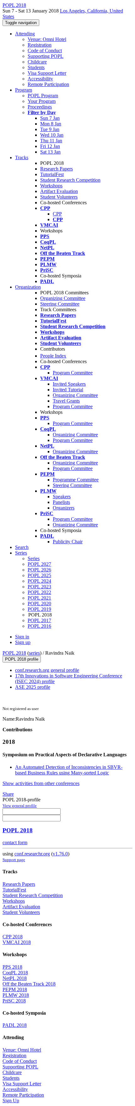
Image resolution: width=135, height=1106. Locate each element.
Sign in (22, 636)
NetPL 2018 (15, 978)
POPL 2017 (39, 620)
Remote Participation (48, 84)
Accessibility (40, 78)
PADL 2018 (15, 1025)
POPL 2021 (39, 598)
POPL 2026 (39, 569)
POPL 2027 (39, 564)
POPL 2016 (39, 626)
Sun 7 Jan (50, 118)
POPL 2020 (39, 603)
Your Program (42, 101)
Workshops (51, 185)
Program (23, 90)
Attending (25, 33)
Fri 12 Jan (50, 146)
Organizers (63, 507)
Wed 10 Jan (51, 135)
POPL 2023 (39, 586)
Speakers (62, 496)
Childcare (37, 61)
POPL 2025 (39, 575)
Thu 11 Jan (51, 140)
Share (8, 794)
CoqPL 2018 (15, 972)
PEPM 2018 (15, 989)
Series (34, 558)
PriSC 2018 (14, 1000)
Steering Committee (59, 304)
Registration (39, 45)
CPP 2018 (13, 936)
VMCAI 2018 (17, 942)
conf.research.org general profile (47, 670)
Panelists (61, 502)
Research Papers (56, 168)
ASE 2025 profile (32, 687)
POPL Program (43, 95)
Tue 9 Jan (49, 129)
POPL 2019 (39, 609)
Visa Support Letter (47, 73)
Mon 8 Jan (50, 123)
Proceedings (40, 106)
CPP (57, 213)
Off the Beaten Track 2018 (29, 984)
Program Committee (73, 372)
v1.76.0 (60, 853)
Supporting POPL (45, 56)
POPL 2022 (39, 592)
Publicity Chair (68, 541)
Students (36, 67)
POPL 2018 (14, 653)
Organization (28, 287)
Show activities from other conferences (41, 783)
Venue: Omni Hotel (47, 39)
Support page (14, 859)
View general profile (20, 805)
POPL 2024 (39, 581)
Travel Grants (66, 400)
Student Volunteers (59, 197)
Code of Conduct (45, 50)
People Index (53, 355)
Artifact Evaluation (59, 191)
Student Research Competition (70, 180)
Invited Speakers (69, 384)
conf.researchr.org (32, 853)
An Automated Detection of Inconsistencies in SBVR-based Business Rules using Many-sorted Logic (68, 769)
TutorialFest (52, 174)
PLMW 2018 (16, 995)
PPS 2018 (12, 967)
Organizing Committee (62, 298)
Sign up (22, 642)
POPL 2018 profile (21, 659)
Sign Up (11, 1100)
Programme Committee (76, 479)
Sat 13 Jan (50, 152)
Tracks (21, 157)
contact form (15, 842)
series (34, 653)
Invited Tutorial (68, 389)
